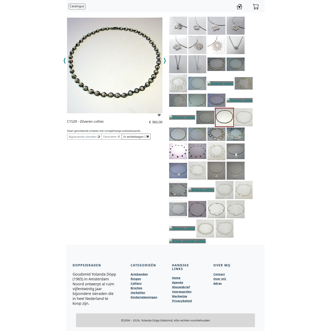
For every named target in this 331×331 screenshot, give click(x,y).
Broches (136, 288)
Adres (217, 283)
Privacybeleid (182, 301)
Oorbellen (138, 292)
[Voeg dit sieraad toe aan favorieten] (159, 115)
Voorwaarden (182, 291)
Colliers (136, 283)
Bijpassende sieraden (83, 136)
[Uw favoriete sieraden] (239, 6)
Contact (219, 274)
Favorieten (110, 136)
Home (176, 278)
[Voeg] (184, 19)
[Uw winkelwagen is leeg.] (256, 6)
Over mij (219, 279)
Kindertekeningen (144, 297)
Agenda (177, 282)
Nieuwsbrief (181, 287)
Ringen (136, 279)
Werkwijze (179, 296)
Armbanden (139, 274)
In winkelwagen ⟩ (134, 136)
